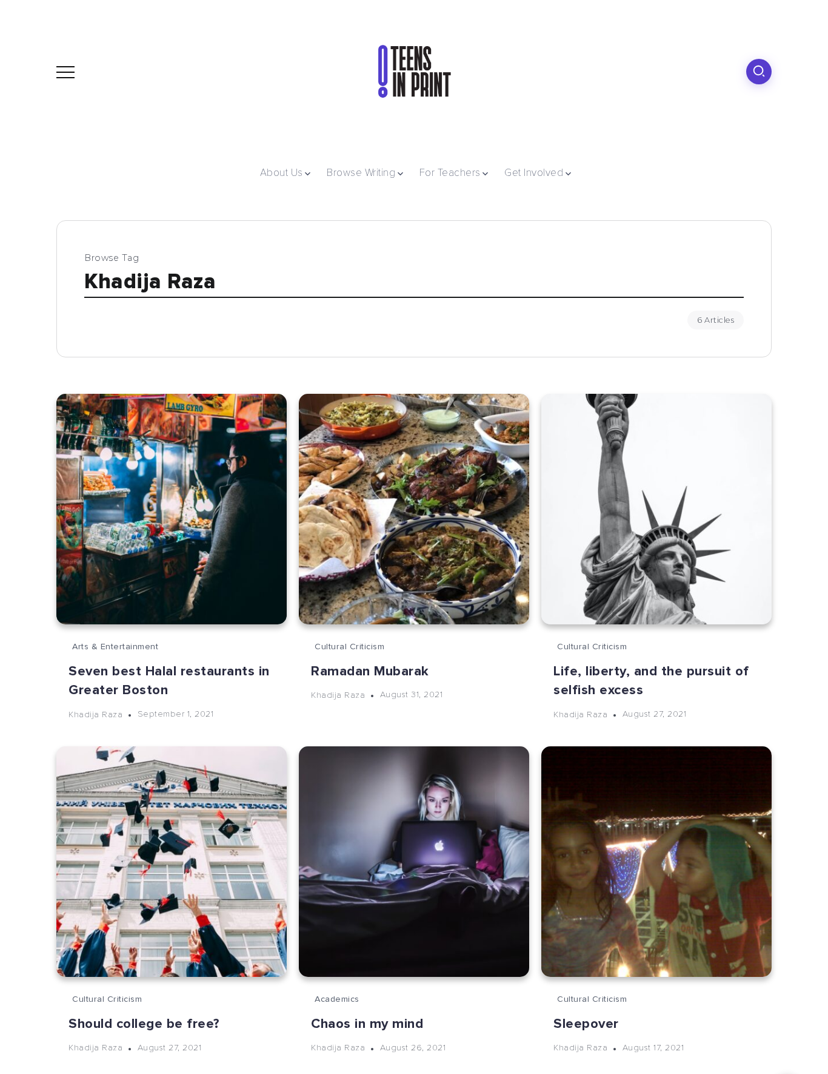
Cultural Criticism (349, 646)
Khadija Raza (95, 714)
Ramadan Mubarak (370, 671)
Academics (337, 999)
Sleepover (586, 1023)
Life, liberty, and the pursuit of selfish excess (651, 680)
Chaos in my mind (367, 1023)
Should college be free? (143, 1023)
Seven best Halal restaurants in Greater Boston (169, 680)
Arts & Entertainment (115, 646)
